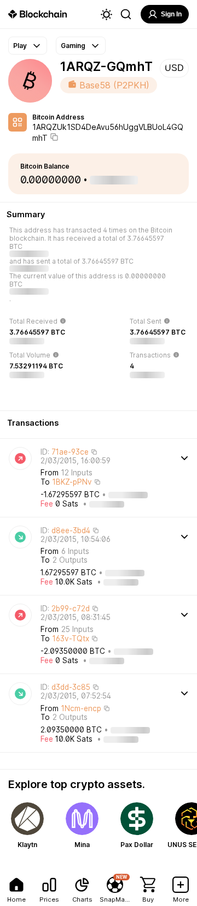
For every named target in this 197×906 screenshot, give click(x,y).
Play (20, 45)
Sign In (171, 14)
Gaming (73, 45)
